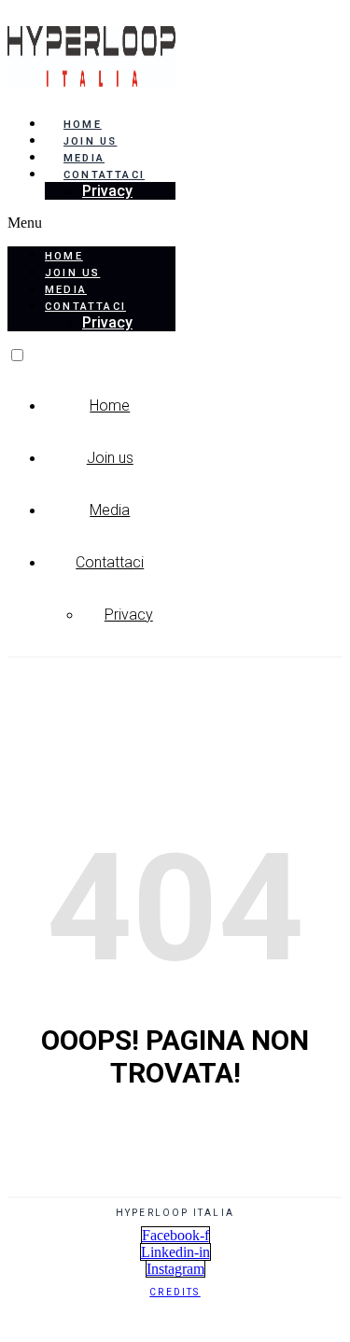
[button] (91, 223)
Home (82, 125)
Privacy (107, 191)
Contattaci (110, 562)
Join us (90, 141)
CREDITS (174, 1292)
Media (84, 158)
